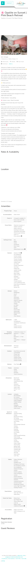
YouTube (23, 558)
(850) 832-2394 (21, 555)
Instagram (11, 558)
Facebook (4, 558)
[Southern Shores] (20, 4)
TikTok (3, 561)
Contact (9, 3)
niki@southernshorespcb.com (14, 557)
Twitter (18, 558)
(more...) (11, 64)
